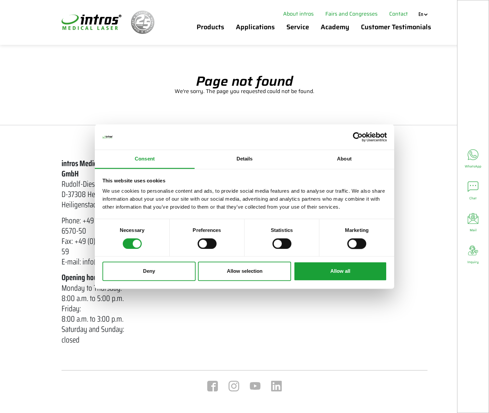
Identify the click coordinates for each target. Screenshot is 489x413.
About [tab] (344, 159)
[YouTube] (255, 385)
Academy (335, 27)
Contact (398, 14)
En (421, 14)
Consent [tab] (145, 159)
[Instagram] (234, 385)
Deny (149, 271)
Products (210, 27)
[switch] (207, 243)
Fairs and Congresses (351, 14)
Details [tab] (245, 159)
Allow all (340, 271)
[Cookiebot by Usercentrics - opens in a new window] (358, 137)
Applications (255, 27)
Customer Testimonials (394, 27)
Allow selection (244, 271)
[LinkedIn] (276, 385)
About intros (298, 14)
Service (297, 27)
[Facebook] (212, 385)
